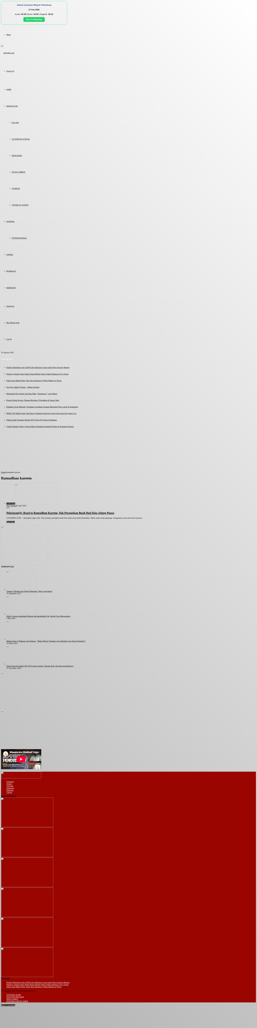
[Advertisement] (128, 451)
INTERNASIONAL (19, 238)
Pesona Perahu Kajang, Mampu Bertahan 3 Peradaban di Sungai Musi (32, 400)
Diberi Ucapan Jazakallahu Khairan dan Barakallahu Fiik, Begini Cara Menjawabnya (38, 616)
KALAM (15, 123)
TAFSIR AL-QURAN (20, 205)
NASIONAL (10, 221)
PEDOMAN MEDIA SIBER (17, 1001)
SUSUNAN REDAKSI (15, 997)
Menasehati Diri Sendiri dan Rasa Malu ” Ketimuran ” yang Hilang (31, 394)
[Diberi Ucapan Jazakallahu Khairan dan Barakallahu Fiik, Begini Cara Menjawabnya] (21, 614)
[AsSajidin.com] (7, 53)
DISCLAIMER (12, 999)
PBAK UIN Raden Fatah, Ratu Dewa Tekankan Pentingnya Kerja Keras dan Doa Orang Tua (41, 413)
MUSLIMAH (17, 156)
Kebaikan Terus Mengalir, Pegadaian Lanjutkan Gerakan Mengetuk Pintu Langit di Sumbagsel (42, 407)
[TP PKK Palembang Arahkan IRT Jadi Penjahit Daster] (27, 886)
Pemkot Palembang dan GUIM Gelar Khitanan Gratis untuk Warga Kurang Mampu (37, 368)
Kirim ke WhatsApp (34, 19)
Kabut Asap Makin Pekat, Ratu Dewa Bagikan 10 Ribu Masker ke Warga (33, 381)
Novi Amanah (11, 506)
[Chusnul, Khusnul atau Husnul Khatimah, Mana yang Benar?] (21, 589)
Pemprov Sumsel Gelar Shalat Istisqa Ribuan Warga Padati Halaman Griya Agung (37, 374)
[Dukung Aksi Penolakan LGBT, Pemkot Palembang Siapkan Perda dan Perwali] (27, 826)
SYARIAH (16, 189)
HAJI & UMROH (18, 172)
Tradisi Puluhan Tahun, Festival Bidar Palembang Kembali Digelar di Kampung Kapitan (40, 427)
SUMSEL (9, 255)
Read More (10, 522)
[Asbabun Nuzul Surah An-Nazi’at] (27, 946)
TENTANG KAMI (13, 995)
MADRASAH (11, 288)
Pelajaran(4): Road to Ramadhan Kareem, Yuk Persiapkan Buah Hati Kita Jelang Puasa (60, 512)
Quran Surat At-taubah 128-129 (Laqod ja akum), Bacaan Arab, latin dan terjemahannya (39, 666)
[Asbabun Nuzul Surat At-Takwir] (27, 976)
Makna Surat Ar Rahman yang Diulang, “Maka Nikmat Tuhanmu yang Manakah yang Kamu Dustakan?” (46, 641)
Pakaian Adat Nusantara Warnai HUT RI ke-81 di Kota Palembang (31, 420)
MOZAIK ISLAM (12, 106)
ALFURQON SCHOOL (21, 139)
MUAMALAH (11, 271)
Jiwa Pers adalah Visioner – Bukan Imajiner (22, 387)
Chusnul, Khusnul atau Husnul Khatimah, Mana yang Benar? (29, 591)
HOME (8, 89)
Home (3, 472)
